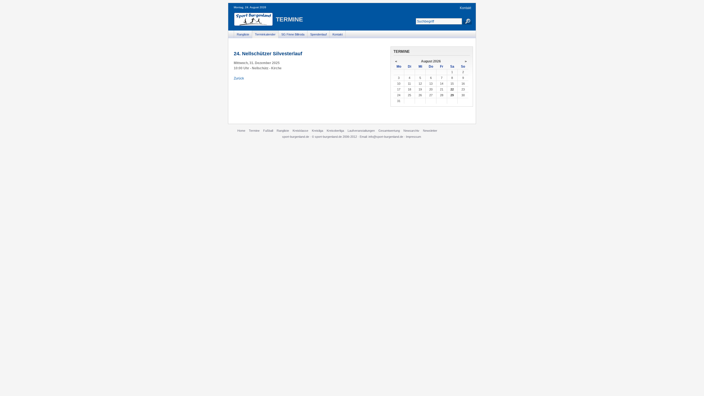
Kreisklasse (300, 130)
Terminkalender (265, 34)
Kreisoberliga (335, 130)
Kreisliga (317, 130)
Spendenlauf (318, 34)
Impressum (413, 136)
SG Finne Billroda (292, 34)
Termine (254, 130)
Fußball (268, 130)
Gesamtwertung (389, 130)
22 (452, 89)
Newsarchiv (411, 130)
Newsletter (430, 130)
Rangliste (243, 34)
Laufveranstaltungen (361, 130)
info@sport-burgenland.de (386, 136)
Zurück (239, 78)
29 (452, 95)
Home (241, 130)
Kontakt (465, 8)
